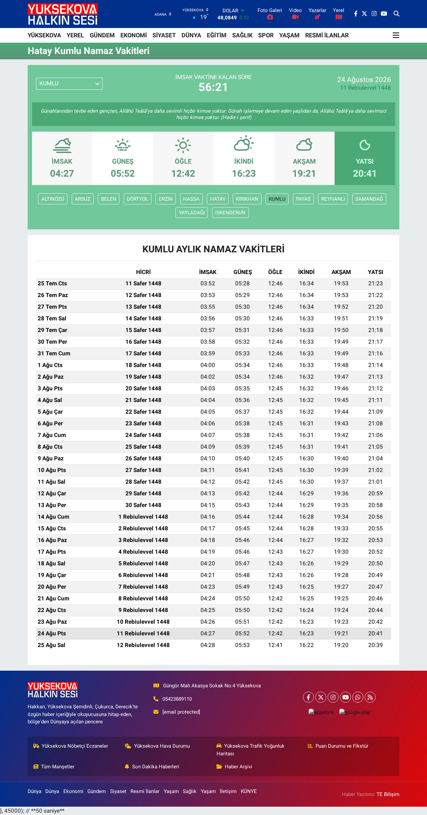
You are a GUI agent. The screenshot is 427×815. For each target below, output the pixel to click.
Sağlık (189, 791)
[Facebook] (308, 697)
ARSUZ (82, 199)
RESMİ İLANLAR (327, 35)
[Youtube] (345, 697)
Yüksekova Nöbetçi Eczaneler (75, 746)
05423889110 (177, 699)
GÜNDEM (102, 35)
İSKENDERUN (230, 213)
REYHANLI (333, 199)
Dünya (34, 791)
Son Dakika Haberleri (155, 767)
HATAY (218, 199)
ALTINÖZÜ (52, 199)
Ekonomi (73, 791)
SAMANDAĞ (369, 199)
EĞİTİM (217, 35)
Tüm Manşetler (57, 767)
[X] (320, 697)
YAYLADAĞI (192, 213)
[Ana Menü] (396, 35)
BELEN (108, 199)
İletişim (228, 791)
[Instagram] (333, 697)
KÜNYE (249, 791)
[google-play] (355, 712)
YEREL (75, 35)
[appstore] (321, 712)
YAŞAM (289, 35)
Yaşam (171, 791)
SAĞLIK (242, 35)
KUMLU (277, 199)
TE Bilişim (388, 794)
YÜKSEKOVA (44, 35)
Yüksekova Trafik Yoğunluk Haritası (251, 749)
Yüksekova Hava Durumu (162, 746)
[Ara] (396, 14)
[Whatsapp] (357, 697)
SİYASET (164, 35)
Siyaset (118, 791)
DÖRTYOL (137, 199)
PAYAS (303, 199)
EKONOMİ (133, 35)
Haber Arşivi (238, 767)
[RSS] (370, 697)
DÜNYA (191, 35)
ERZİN (166, 199)
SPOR (266, 35)
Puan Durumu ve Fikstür (342, 746)
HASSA (191, 199)
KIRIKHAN (247, 199)
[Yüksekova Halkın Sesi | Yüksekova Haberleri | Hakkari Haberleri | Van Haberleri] (63, 13)
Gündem (96, 791)
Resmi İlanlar (144, 791)
